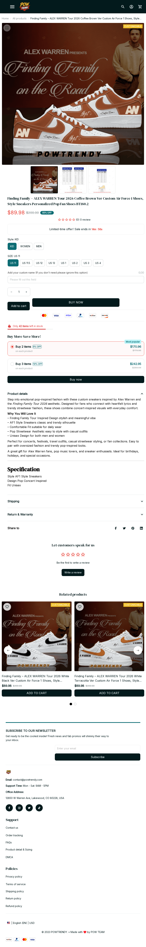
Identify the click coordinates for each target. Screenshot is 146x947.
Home (5, 18)
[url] (27, 780)
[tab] (71, 704)
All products (20, 18)
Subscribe (98, 757)
